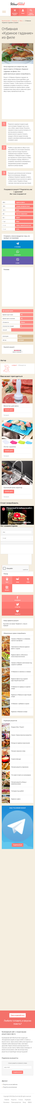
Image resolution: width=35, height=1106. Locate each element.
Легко (23, 322)
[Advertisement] (18, 105)
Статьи (20, 1099)
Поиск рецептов (16, 1102)
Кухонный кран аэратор (13, 487)
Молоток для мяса (11, 406)
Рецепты (13, 1099)
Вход (24, 1102)
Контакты (6, 1102)
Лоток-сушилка (10, 447)
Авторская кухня (8, 311)
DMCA (30, 1102)
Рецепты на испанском (10, 1087)
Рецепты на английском (10, 1084)
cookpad (21, 340)
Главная (6, 1099)
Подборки (28, 1099)
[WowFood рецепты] (17, 4)
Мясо (20, 336)
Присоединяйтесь (17, 1015)
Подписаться (17, 845)
